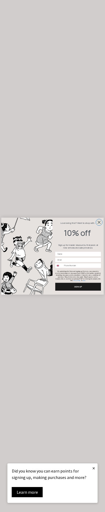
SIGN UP (78, 286)
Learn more (27, 492)
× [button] (93, 468)
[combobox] (59, 266)
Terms (84, 280)
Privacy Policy (77, 280)
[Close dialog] (99, 222)
